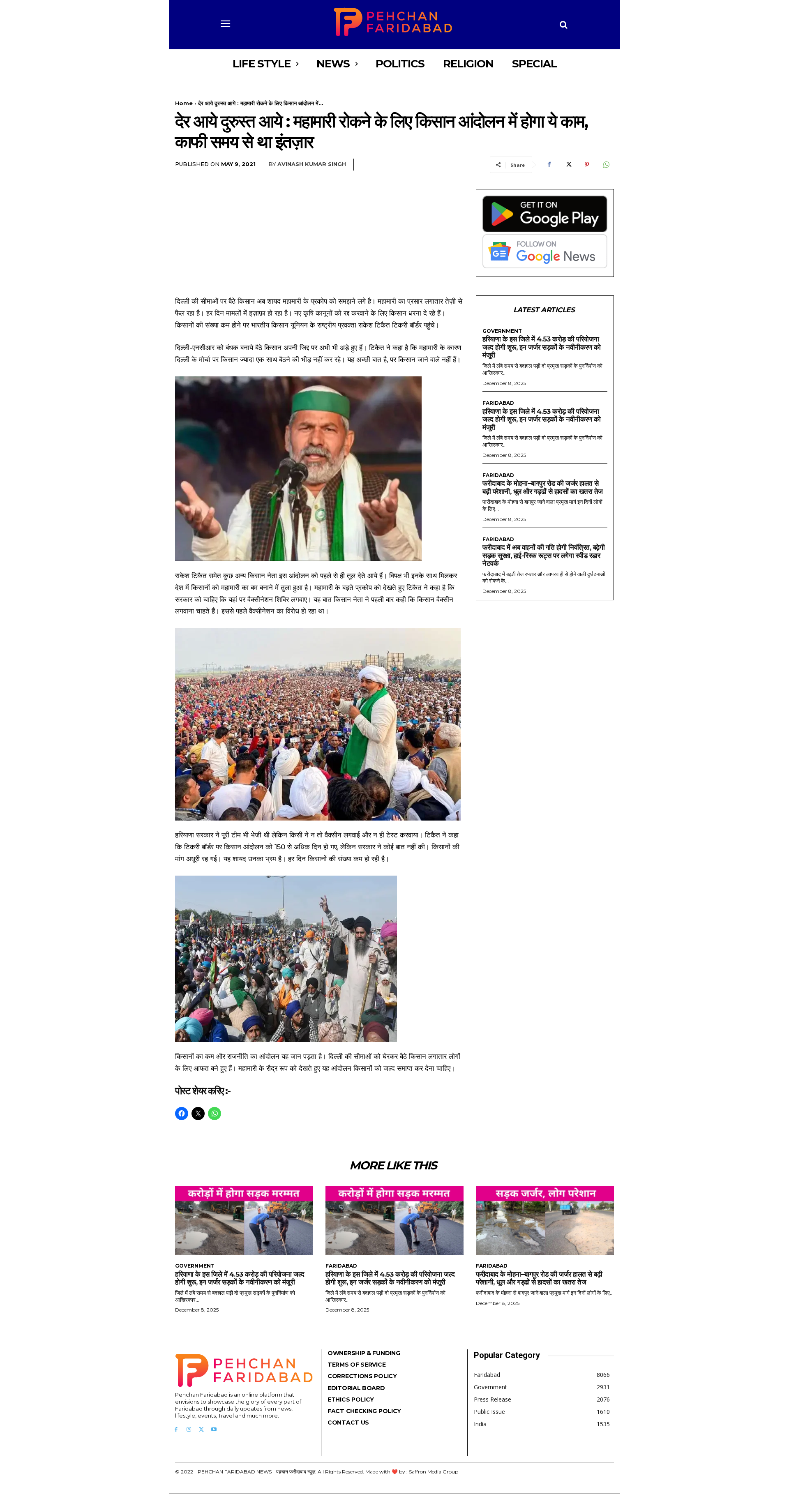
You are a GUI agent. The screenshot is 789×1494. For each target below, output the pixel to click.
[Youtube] (214, 1429)
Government (502, 331)
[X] (568, 165)
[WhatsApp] (606, 165)
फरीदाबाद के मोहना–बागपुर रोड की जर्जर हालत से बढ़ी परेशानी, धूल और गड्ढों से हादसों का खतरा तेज (542, 487)
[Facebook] (549, 165)
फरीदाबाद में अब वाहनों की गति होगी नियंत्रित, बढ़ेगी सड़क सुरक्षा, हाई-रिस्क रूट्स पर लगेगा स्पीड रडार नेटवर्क (543, 555)
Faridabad (498, 403)
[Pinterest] (587, 165)
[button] (564, 25)
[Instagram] (189, 1429)
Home (184, 103)
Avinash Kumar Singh (311, 164)
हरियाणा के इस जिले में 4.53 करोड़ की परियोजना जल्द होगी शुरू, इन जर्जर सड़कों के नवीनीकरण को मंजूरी (541, 347)
